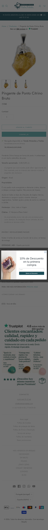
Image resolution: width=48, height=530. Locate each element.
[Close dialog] (45, 252)
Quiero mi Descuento (32, 273)
